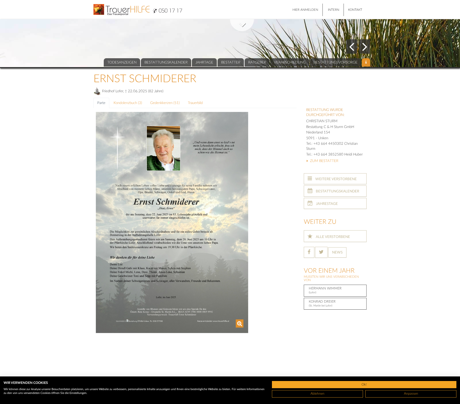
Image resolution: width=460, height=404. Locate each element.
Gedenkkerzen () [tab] (165, 103)
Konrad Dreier (322, 303)
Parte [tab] (101, 103)
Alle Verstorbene (332, 237)
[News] (366, 62)
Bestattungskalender (337, 191)
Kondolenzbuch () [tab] (128, 103)
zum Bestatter (323, 161)
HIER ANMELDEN (305, 10)
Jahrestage (326, 204)
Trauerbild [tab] (195, 103)
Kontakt (355, 10)
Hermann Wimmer (325, 290)
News (337, 252)
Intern (333, 10)
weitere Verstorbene (335, 179)
